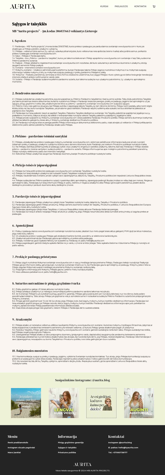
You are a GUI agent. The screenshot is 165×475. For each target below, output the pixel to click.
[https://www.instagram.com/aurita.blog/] (26, 403)
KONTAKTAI (140, 6)
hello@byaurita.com (95, 241)
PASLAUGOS (121, 6)
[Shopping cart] (154, 6)
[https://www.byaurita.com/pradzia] (22, 6)
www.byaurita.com (126, 46)
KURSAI (104, 6)
